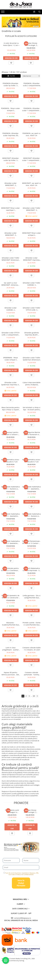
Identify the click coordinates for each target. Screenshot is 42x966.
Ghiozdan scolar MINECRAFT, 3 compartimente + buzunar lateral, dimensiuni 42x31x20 (10, 234)
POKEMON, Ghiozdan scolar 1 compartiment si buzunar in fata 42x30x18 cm (31, 109)
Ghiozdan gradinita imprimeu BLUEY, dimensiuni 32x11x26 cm (31, 334)
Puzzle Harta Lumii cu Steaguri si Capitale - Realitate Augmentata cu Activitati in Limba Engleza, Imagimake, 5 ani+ (12, 811)
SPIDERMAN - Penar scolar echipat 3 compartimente (10, 359)
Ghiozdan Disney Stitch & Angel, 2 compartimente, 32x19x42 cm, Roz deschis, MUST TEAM (30, 811)
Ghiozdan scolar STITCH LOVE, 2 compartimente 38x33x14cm (10, 334)
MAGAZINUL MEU (20, 899)
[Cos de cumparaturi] (34, 11)
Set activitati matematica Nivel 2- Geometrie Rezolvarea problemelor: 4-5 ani (10, 542)
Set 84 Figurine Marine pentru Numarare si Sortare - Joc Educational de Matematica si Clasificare (31, 433)
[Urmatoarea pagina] (37, 696)
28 (34, 696)
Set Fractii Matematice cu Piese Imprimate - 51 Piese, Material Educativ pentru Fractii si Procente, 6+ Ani (31, 569)
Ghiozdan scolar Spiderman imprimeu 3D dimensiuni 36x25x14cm (10, 383)
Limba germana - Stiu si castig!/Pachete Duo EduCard (31, 596)
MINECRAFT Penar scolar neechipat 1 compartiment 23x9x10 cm (10, 209)
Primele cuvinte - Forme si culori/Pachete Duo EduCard (31, 624)
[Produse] (3, 12)
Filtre (12, 76)
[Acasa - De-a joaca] (21, 5)
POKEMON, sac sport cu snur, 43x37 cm (31, 134)
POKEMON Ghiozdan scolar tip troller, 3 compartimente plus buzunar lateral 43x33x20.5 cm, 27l (10, 84)
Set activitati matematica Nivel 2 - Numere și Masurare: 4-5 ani (31, 515)
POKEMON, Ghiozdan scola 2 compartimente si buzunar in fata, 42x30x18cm (31, 84)
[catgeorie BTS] (21, 22)
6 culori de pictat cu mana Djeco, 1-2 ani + (11, 44)
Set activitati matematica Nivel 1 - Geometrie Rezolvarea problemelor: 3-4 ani (31, 488)
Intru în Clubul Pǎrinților (21, 883)
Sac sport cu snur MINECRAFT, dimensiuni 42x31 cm (10, 284)
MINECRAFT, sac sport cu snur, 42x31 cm (31, 184)
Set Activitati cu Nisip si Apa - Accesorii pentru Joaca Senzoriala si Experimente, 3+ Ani (31, 408)
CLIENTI (20, 904)
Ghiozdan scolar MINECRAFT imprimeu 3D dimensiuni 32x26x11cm (31, 259)
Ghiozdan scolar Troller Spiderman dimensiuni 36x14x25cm (31, 359)
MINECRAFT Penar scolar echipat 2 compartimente (31, 234)
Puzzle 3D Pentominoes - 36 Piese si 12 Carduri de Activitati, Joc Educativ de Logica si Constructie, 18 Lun (31, 542)
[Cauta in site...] (39, 11)
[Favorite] (11, 63)
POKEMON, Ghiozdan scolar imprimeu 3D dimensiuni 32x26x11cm (10, 134)
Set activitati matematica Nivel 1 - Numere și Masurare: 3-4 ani (10, 488)
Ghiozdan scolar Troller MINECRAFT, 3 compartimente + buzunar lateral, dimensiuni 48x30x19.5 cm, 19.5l (31, 209)
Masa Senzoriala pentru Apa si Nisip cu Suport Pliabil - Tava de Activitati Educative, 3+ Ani (10, 408)
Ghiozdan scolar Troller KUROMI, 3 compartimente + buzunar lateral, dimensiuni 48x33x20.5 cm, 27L (31, 284)
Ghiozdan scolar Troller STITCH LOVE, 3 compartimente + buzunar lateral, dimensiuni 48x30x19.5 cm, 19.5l (31, 309)
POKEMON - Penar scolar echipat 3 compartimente (10, 109)
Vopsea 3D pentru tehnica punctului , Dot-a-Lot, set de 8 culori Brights (10, 673)
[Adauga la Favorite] (10, 101)
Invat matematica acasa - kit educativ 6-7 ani (10, 460)
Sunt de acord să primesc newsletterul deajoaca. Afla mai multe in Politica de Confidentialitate (22, 873)
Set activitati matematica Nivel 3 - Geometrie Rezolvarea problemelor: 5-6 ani (10, 515)
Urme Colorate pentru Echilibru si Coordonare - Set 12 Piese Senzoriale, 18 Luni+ (10, 569)
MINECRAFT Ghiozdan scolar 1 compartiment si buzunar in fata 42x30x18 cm (31, 159)
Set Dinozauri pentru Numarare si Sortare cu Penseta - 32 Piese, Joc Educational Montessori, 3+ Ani (10, 433)
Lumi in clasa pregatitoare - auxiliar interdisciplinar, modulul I (10, 649)
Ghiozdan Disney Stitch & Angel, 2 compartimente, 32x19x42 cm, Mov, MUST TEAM (31, 44)
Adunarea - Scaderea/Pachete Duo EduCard (10, 624)
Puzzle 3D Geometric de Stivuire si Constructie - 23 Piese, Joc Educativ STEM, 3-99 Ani (10, 596)
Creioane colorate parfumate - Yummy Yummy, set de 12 (31, 673)
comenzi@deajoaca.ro (22, 918)
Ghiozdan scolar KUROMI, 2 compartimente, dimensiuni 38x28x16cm (10, 309)
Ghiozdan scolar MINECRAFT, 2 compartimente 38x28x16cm (10, 184)
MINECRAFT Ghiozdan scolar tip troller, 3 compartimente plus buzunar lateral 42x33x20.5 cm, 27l (10, 159)
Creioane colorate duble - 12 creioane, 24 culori (32, 649)
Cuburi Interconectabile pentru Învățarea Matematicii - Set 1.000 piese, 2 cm (31, 383)
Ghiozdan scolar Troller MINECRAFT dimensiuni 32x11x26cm (10, 259)
